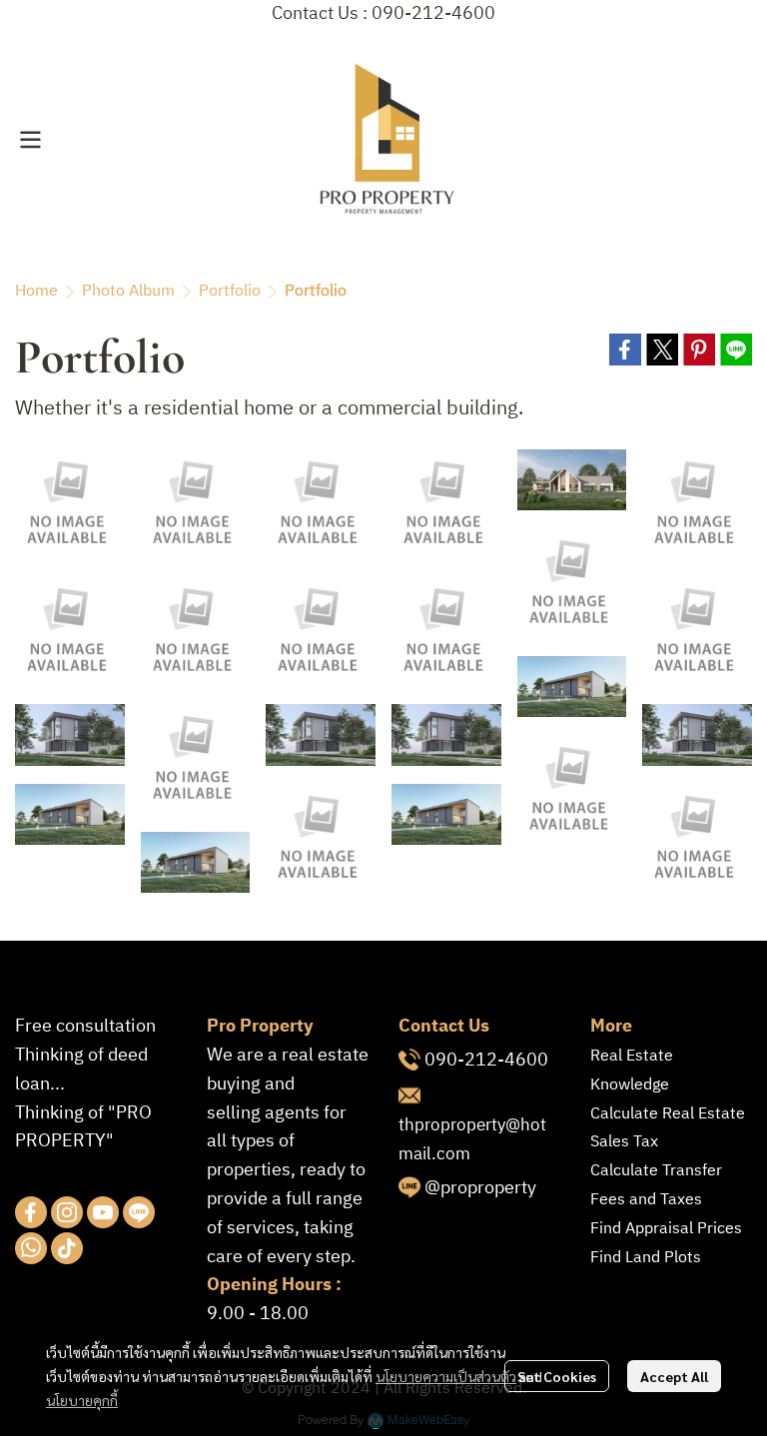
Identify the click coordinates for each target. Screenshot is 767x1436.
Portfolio (230, 291)
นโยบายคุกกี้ (82, 1400)
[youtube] (103, 1212)
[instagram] (67, 1212)
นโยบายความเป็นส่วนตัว (446, 1376)
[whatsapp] (31, 1248)
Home (36, 291)
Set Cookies (556, 1376)
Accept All (674, 1376)
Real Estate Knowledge (631, 1070)
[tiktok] (67, 1248)
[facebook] (31, 1212)
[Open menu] (30, 140)
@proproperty (480, 1188)
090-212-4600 (486, 1061)
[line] (139, 1212)
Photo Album (128, 291)
